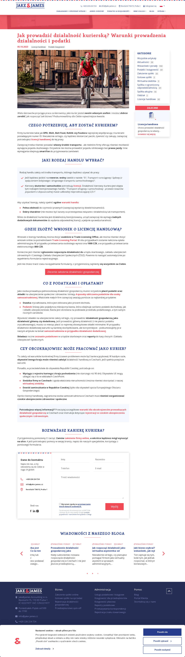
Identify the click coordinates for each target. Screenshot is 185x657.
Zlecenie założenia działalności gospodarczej (73, 271)
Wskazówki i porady (149, 66)
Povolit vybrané (160, 641)
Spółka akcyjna (146, 91)
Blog (152, 11)
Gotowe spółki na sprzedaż (68, 598)
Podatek (27, 306)
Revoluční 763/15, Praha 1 (131, 6)
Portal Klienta (141, 598)
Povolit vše (162, 632)
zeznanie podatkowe (46, 336)
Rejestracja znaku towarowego (110, 612)
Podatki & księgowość (118, 11)
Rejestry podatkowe (105, 605)
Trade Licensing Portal (64, 240)
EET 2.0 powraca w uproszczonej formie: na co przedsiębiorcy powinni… (92, 550)
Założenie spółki (147, 73)
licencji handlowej (41, 139)
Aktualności (145, 62)
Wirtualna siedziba (148, 81)
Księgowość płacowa (105, 601)
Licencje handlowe (148, 99)
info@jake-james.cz (108, 6)
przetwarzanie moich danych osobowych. (75, 505)
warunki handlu (70, 202)
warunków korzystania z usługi (80, 514)
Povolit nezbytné (162, 650)
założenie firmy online (77, 438)
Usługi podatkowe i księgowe (109, 594)
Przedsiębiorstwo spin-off (68, 608)
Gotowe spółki (146, 77)
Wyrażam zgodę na (75, 505)
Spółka (161, 11)
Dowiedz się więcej (147, 134)
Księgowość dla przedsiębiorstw (111, 598)
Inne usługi (139, 11)
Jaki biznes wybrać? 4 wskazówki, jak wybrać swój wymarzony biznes (48, 550)
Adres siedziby (97, 11)
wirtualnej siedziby (33, 383)
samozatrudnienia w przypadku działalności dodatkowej (75, 331)
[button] (21, 553)
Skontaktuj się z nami (145, 601)
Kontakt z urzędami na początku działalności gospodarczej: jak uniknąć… (131, 550)
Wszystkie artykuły (146, 58)
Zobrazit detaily (42, 649)
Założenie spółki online (66, 594)
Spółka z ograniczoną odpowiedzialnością (149, 86)
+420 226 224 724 (89, 6)
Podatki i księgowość (149, 69)
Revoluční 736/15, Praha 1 (36, 489)
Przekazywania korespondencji (110, 608)
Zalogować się (151, 6)
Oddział (142, 95)
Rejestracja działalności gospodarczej (66, 603)
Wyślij (114, 506)
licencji (77, 185)
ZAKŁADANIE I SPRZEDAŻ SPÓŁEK (70, 11)
